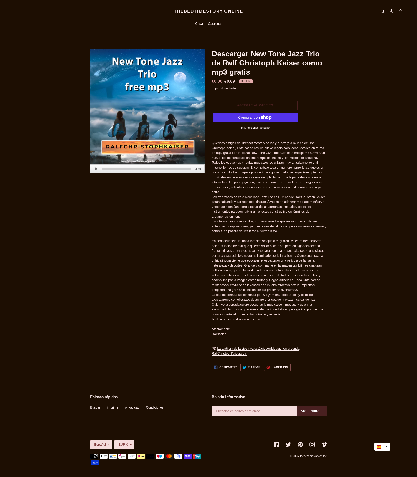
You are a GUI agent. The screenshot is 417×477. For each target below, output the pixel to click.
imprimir (112, 407)
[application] (147, 168)
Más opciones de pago (255, 127)
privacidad (132, 407)
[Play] (96, 169)
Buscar (95, 407)
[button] (382, 447)
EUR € (123, 444)
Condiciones (155, 407)
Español (100, 444)
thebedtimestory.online (208, 11)
